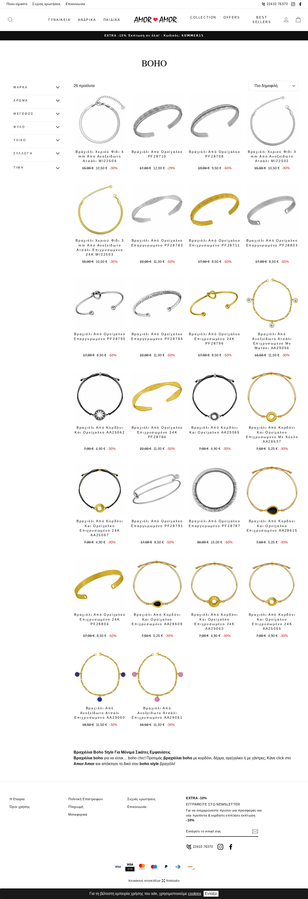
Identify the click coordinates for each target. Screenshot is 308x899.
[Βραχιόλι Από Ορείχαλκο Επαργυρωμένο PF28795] (100, 303)
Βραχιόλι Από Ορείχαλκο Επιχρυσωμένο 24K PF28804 (100, 619)
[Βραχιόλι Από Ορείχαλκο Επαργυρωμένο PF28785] (157, 303)
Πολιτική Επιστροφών (85, 799)
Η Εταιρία (17, 799)
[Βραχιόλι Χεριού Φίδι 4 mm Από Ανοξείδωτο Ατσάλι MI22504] (100, 120)
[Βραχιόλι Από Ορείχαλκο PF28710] (157, 120)
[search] (17, 19)
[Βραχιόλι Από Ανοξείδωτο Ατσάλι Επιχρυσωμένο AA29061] (157, 677)
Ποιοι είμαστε (16, 4)
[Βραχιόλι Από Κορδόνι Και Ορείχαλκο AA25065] (214, 397)
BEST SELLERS (261, 20)
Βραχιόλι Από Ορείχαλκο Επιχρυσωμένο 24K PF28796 (214, 338)
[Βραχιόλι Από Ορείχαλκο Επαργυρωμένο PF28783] (157, 209)
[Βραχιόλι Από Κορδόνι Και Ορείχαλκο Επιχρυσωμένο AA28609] (157, 584)
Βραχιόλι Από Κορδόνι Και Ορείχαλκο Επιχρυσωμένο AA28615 (272, 525)
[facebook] (300, 4)
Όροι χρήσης (20, 807)
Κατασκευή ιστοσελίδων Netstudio (154, 880)
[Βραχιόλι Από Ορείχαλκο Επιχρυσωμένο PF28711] (214, 209)
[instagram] (293, 4)
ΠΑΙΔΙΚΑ (112, 20)
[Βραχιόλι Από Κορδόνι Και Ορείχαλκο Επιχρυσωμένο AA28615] (272, 490)
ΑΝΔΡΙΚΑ (87, 20)
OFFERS (232, 17)
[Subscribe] (255, 831)
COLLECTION (203, 17)
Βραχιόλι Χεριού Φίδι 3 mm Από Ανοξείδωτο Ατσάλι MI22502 (272, 156)
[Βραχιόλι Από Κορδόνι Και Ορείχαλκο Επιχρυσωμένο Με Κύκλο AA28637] (272, 397)
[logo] (155, 19)
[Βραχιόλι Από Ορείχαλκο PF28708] (214, 120)
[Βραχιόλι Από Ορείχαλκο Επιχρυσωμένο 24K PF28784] (157, 397)
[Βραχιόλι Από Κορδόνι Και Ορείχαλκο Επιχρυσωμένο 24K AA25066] (272, 584)
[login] (286, 20)
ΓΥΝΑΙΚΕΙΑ (59, 20)
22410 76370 (277, 4)
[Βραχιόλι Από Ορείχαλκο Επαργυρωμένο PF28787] (214, 490)
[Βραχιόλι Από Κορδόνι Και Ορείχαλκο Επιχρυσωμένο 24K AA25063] (214, 584)
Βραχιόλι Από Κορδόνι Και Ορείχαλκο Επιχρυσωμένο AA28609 (157, 619)
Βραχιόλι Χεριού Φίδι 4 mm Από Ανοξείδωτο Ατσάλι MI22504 (100, 156)
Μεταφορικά (77, 814)
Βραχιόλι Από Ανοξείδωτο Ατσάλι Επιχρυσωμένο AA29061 (157, 712)
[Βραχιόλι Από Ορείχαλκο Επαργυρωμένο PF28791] (157, 490)
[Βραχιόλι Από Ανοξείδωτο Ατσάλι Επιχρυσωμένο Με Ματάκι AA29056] (272, 303)
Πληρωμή (75, 807)
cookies (194, 894)
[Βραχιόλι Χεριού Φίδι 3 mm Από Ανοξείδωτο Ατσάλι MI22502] (272, 120)
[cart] (298, 20)
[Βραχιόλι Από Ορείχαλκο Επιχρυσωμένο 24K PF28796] (214, 303)
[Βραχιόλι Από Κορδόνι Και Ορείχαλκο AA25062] (100, 397)
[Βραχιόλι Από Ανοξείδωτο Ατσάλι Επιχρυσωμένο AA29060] (100, 677)
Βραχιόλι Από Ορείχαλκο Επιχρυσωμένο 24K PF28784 (157, 432)
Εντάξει (211, 894)
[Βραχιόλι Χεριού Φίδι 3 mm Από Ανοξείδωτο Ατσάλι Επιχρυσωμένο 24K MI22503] (100, 209)
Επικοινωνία (75, 4)
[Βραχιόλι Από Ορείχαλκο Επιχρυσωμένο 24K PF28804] (100, 584)
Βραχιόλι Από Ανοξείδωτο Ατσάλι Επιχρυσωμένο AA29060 (99, 712)
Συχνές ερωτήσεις (46, 4)
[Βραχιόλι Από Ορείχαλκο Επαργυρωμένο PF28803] (272, 209)
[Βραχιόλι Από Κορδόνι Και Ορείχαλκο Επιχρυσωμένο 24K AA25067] (100, 490)
